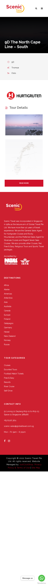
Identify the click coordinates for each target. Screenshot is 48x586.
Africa (6, 285)
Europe (7, 315)
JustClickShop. (26, 464)
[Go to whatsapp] (41, 578)
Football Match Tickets (14, 374)
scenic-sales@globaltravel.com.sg (19, 426)
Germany (8, 328)
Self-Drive (8, 391)
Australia (7, 306)
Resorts (7, 382)
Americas (8, 294)
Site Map (36, 468)
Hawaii (6, 332)
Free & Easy (9, 378)
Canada (7, 311)
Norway (7, 340)
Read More (24, 183)
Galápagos (8, 323)
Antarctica (8, 298)
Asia (5, 302)
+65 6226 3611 (10, 420)
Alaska (6, 289)
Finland (7, 319)
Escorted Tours (10, 369)
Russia (6, 344)
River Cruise (9, 386)
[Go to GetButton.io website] (41, 583)
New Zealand (9, 336)
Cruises (7, 365)
